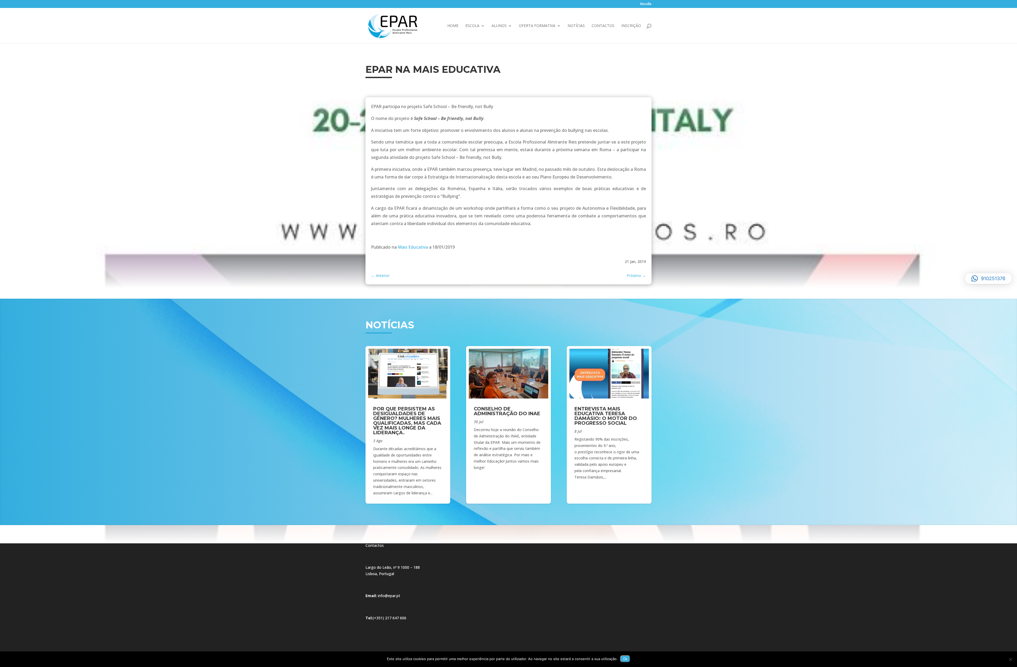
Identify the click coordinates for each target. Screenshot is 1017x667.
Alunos (499, 26)
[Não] (1010, 659)
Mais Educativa (413, 247)
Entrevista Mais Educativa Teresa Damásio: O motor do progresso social (605, 416)
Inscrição (631, 26)
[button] (988, 278)
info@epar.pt (389, 595)
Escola (472, 26)
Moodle (646, 4)
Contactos (603, 26)
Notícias (576, 26)
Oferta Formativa (537, 26)
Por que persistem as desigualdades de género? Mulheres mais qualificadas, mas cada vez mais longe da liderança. (407, 421)
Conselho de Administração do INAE (507, 411)
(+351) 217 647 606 (389, 617)
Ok (625, 659)
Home (452, 26)
